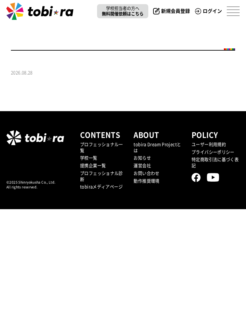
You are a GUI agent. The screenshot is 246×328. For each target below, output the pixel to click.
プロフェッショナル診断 (101, 176)
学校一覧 (88, 158)
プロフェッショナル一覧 (101, 147)
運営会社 (142, 165)
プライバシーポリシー (213, 152)
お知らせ (142, 158)
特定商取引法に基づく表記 (215, 162)
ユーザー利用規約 (209, 144)
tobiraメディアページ (101, 186)
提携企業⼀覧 (93, 165)
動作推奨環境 (146, 181)
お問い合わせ (146, 173)
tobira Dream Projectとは (157, 147)
